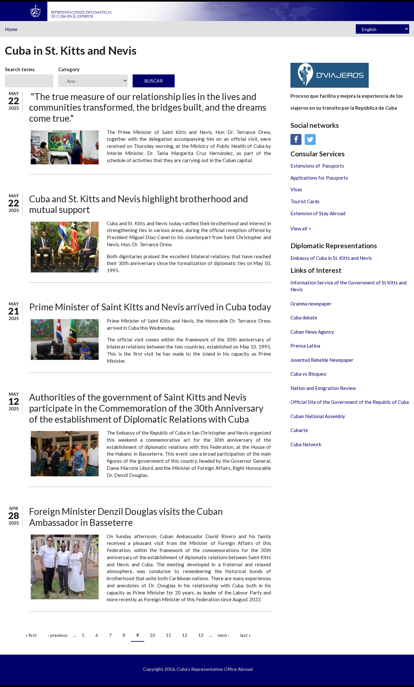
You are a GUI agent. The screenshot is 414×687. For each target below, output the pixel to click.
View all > (300, 228)
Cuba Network (305, 444)
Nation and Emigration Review (323, 388)
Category (69, 69)
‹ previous (58, 635)
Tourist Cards (305, 201)
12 (184, 635)
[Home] (71, 11)
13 (200, 635)
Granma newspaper (311, 303)
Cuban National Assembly (317, 416)
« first (31, 635)
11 (168, 635)
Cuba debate (303, 317)
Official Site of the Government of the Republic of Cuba (349, 402)
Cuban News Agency (312, 332)
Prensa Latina (305, 346)
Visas (296, 189)
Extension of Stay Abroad (317, 213)
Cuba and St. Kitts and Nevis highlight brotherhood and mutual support (138, 204)
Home (11, 29)
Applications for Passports (319, 178)
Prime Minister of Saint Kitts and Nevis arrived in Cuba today (150, 306)
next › (223, 635)
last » (245, 635)
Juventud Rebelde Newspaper (322, 360)
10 (152, 635)
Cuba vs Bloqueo (308, 374)
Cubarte (299, 430)
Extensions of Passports (317, 166)
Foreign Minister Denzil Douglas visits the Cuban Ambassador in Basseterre (126, 517)
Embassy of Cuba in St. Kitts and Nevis (331, 258)
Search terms (20, 69)
